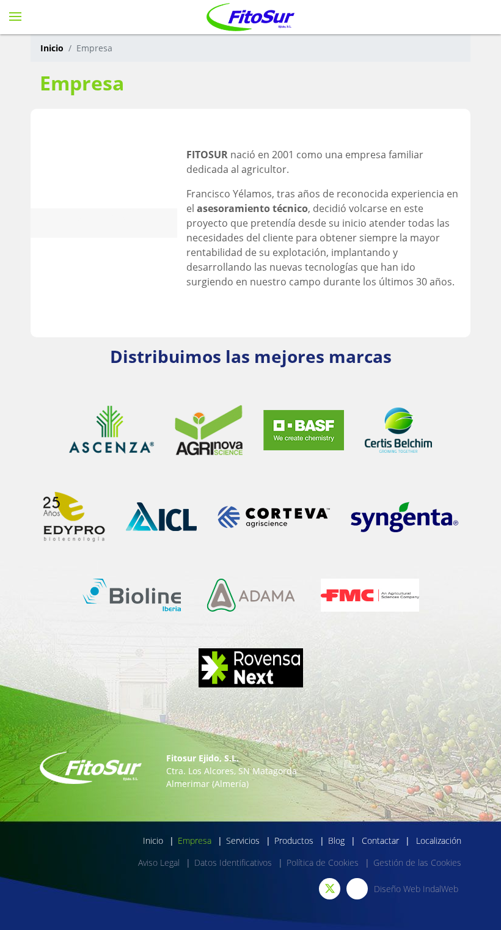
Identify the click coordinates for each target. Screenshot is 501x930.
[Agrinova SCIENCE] (209, 430)
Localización (437, 840)
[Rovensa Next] (251, 667)
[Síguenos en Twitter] (329, 888)
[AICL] (161, 516)
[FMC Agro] (370, 595)
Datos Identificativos (233, 862)
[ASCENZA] (111, 430)
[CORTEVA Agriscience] (274, 517)
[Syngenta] (404, 517)
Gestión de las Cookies (417, 862)
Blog (336, 840)
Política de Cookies (323, 862)
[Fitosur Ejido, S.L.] (251, 17)
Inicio (52, 48)
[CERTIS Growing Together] (399, 430)
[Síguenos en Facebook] (357, 888)
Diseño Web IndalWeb (416, 889)
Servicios (243, 840)
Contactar (379, 840)
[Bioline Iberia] (131, 595)
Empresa (194, 840)
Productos (293, 840)
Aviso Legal (159, 862)
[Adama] (251, 595)
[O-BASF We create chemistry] (303, 430)
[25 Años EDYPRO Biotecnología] (74, 517)
